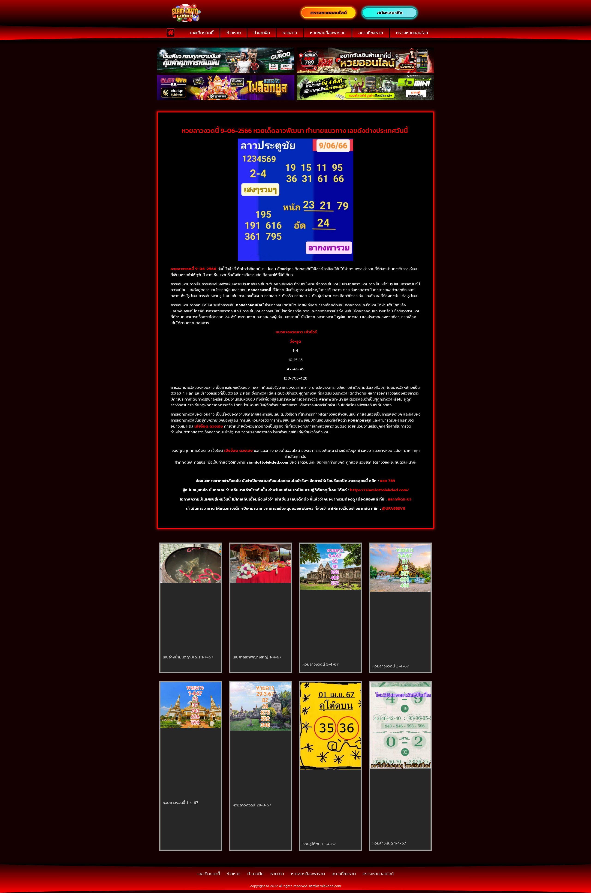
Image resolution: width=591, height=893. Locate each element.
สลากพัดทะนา (399, 499)
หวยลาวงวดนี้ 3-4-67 (390, 666)
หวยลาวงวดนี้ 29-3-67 (252, 805)
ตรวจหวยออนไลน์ (412, 33)
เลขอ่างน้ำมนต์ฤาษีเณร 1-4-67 (188, 657)
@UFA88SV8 (393, 508)
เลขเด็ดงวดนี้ (202, 33)
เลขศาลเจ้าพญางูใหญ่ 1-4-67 (257, 657)
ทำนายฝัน (261, 33)
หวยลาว (290, 33)
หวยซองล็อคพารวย (328, 33)
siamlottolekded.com (324, 886)
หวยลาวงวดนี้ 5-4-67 (320, 664)
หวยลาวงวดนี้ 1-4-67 (180, 803)
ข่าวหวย (233, 33)
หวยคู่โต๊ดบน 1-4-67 (319, 844)
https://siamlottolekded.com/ (379, 490)
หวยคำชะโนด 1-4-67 (389, 843)
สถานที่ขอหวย (370, 33)
